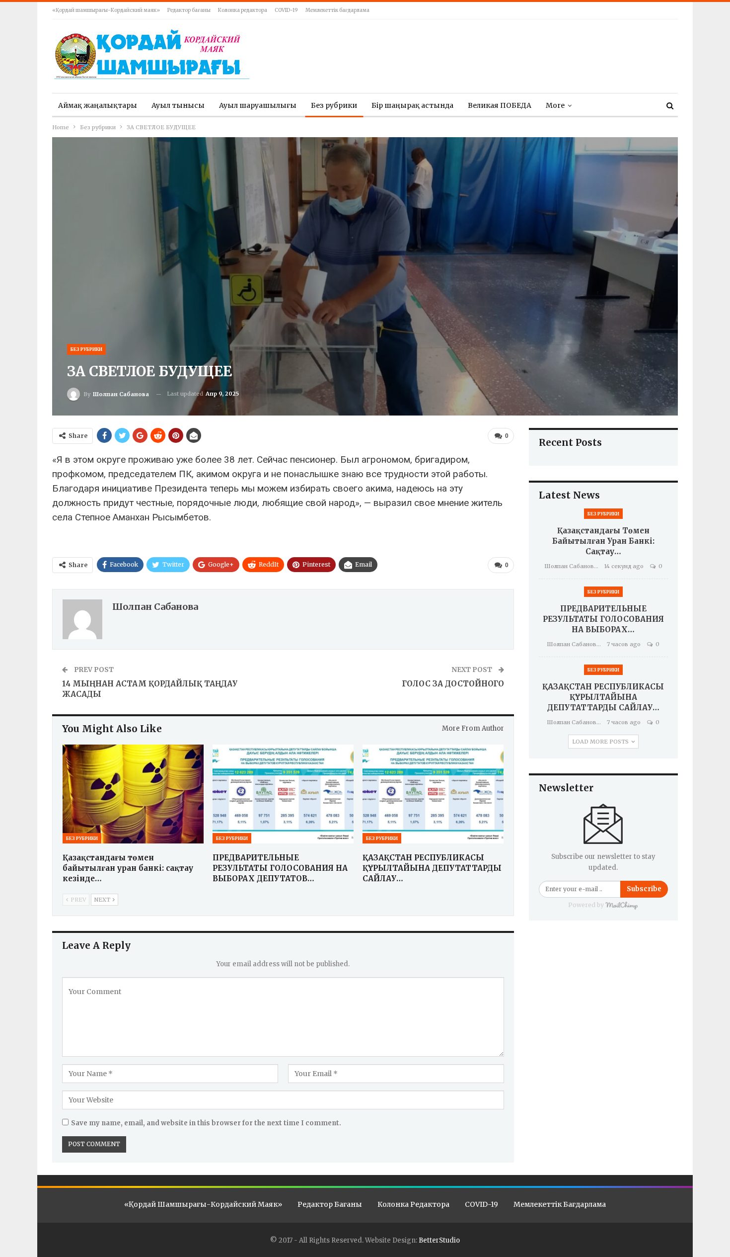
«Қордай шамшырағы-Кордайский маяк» (106, 10)
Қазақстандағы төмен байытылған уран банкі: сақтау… (603, 541)
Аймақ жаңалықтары (97, 105)
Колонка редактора (242, 10)
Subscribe (644, 889)
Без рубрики (334, 105)
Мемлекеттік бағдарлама (337, 10)
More (555, 105)
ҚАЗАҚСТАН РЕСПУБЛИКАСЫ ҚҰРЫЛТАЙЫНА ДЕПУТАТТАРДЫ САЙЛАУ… (603, 697)
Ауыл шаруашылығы (257, 105)
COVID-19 (286, 10)
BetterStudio (439, 1240)
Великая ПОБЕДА (499, 105)
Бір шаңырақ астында (412, 105)
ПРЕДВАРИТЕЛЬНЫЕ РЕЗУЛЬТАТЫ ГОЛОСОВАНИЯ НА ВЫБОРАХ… (603, 619)
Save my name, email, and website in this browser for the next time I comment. (206, 1123)
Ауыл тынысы (178, 105)
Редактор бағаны (189, 10)
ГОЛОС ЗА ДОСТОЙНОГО (453, 683)
